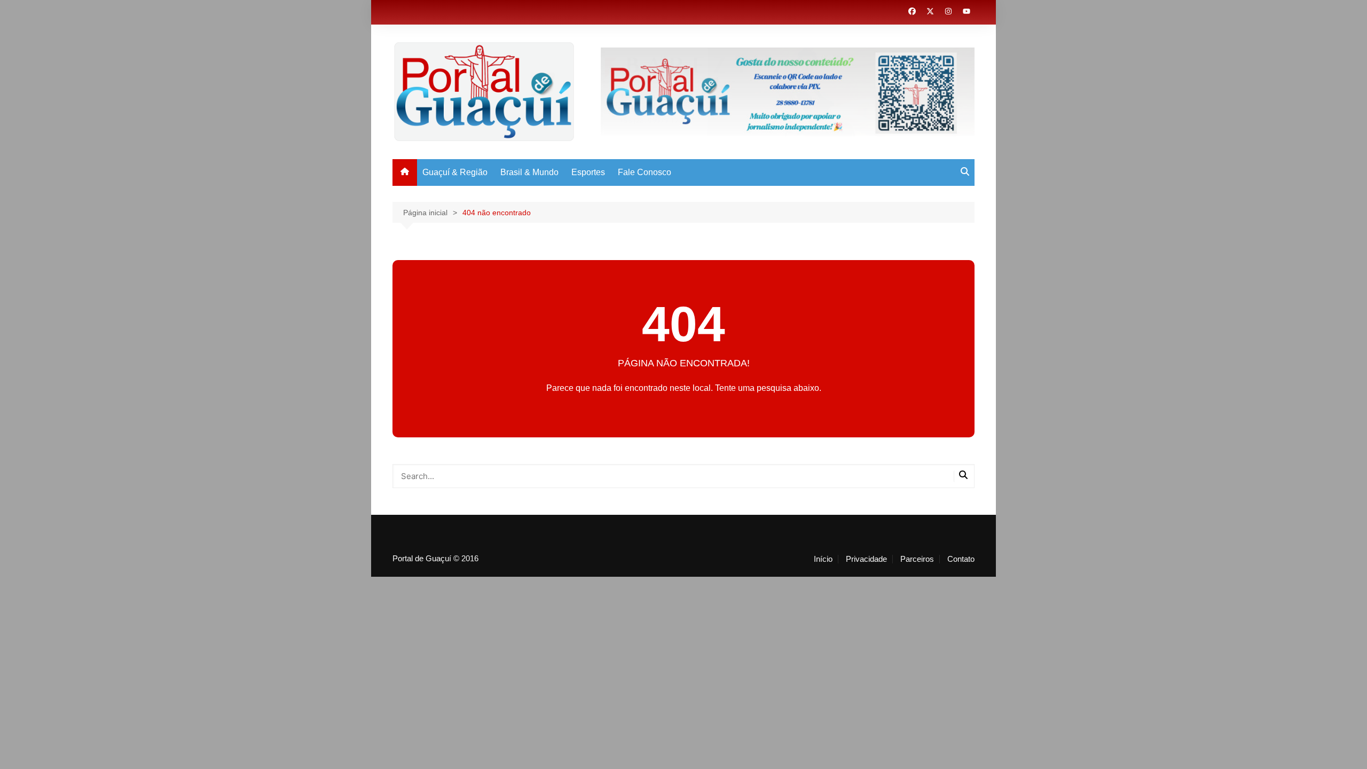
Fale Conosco (644, 172)
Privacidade (866, 559)
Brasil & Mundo (529, 172)
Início (823, 559)
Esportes (588, 172)
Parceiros (917, 559)
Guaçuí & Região (455, 172)
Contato (961, 559)
